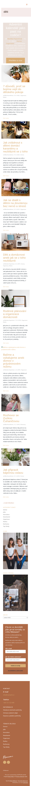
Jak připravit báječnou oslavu (13, 471)
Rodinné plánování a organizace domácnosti (14, 314)
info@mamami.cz (8, 695)
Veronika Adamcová (23, 781)
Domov (19, 41)
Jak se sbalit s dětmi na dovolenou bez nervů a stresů (15, 203)
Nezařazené (6, 517)
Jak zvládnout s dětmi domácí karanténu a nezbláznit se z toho (15, 147)
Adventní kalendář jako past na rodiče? (15, 30)
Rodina (4, 97)
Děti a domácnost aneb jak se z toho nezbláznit (14, 257)
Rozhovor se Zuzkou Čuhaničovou (11, 418)
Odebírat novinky (15, 665)
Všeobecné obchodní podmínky (12, 710)
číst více (6, 118)
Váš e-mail (8, 648)
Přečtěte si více (15, 60)
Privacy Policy (10, 776)
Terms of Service (20, 776)
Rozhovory (23, 424)
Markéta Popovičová (14, 39)
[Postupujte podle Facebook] (4, 762)
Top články (6, 526)
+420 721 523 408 (8, 703)
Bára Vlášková (13, 781)
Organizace (10, 43)
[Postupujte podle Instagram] (8, 762)
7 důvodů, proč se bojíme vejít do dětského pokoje (14, 89)
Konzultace (6, 514)
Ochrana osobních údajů (10, 713)
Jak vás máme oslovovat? (13, 657)
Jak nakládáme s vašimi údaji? (15, 670)
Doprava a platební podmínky (12, 716)
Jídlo (4, 512)
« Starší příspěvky (8, 503)
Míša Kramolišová (9, 95)
